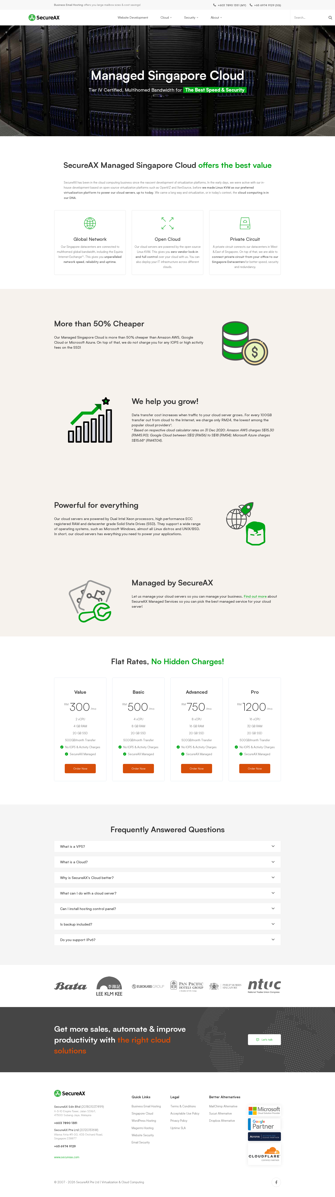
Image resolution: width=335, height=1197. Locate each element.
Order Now (80, 768)
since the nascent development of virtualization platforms (169, 182)
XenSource (184, 187)
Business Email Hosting (68, 4)
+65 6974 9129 (65, 1146)
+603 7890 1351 (65, 1123)
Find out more (255, 596)
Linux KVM (223, 187)
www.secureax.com (66, 1157)
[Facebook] (276, 1182)
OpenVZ (165, 187)
